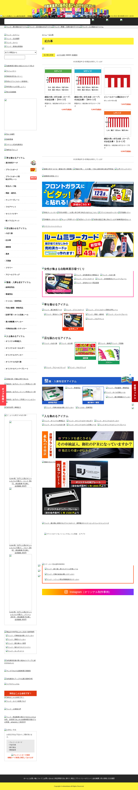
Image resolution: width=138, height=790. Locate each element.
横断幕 (8, 247)
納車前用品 (10, 287)
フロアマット (11, 207)
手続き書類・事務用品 (14, 308)
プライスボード (12, 170)
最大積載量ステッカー (14, 322)
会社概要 (96, 778)
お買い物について (36, 778)
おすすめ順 (61, 55)
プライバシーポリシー (83, 778)
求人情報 (103, 778)
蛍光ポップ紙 (11, 186)
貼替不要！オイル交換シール (17, 315)
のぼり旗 (9, 233)
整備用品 (9, 294)
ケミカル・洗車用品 (13, 301)
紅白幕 (51, 35)
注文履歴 (111, 778)
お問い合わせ (49, 778)
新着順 (74, 55)
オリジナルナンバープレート (17, 369)
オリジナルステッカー (14, 355)
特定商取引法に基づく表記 (64, 778)
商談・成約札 (11, 193)
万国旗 (8, 261)
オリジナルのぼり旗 (13, 362)
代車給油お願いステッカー (16, 329)
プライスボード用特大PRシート (13, 177)
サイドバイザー (12, 214)
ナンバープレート (13, 200)
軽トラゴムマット (13, 221)
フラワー (9, 268)
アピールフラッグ (13, 275)
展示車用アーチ (12, 163)
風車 (7, 254)
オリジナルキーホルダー (15, 348)
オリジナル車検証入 (13, 341)
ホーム (44, 35)
